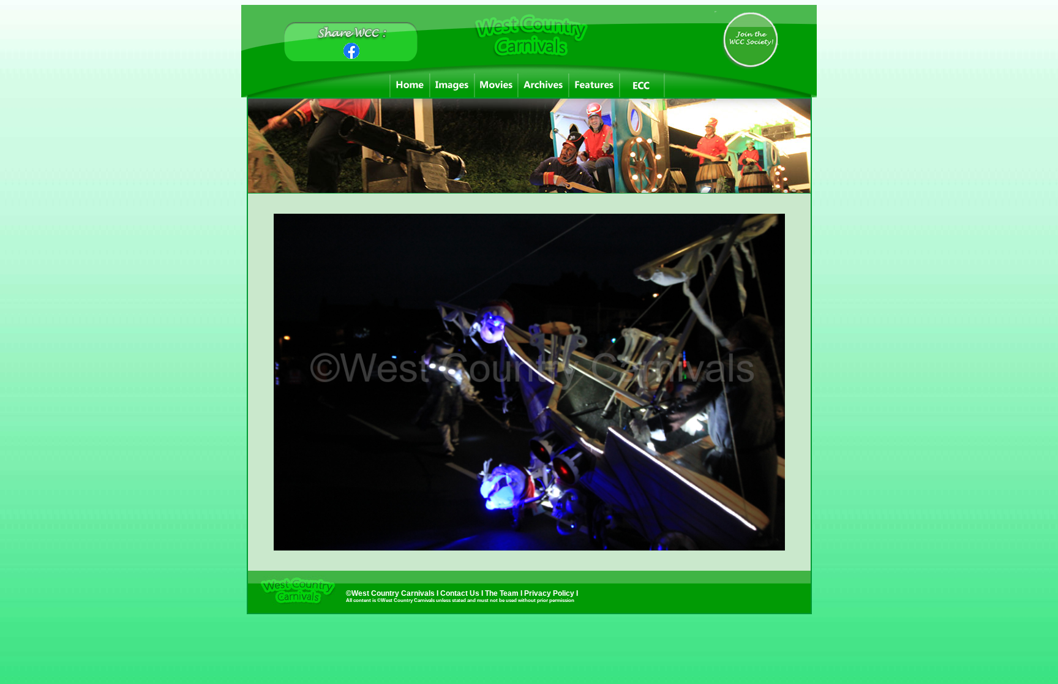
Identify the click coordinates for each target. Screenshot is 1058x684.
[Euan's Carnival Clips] (642, 85)
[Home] (410, 85)
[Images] (452, 85)
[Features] (594, 85)
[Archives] (543, 85)
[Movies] (496, 85)
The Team (502, 593)
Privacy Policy (550, 593)
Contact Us (459, 593)
